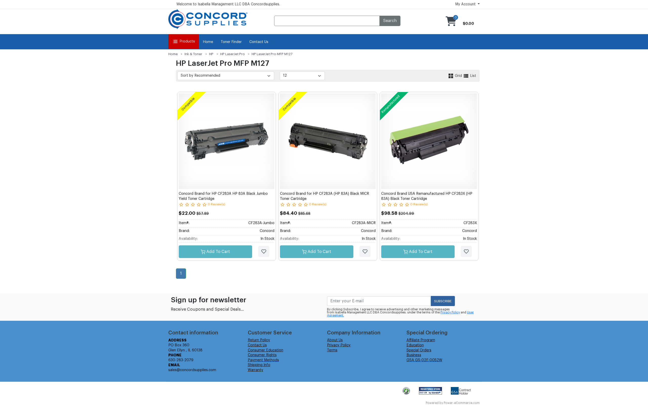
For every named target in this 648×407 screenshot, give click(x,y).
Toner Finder (231, 42)
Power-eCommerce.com (462, 402)
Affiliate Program (421, 340)
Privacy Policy (450, 312)
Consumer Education (265, 350)
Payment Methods (263, 360)
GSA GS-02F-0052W (424, 360)
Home (208, 42)
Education (415, 345)
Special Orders (419, 350)
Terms (332, 350)
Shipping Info (259, 365)
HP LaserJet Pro (232, 54)
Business (414, 355)
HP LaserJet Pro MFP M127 (272, 54)
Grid (458, 76)
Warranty (255, 370)
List (472, 76)
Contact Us (258, 42)
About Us (335, 340)
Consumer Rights (262, 355)
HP (211, 54)
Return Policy (259, 340)
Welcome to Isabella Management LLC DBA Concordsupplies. (228, 4)
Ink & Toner (193, 54)
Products (187, 41)
